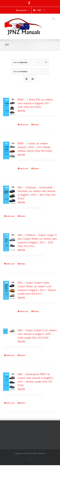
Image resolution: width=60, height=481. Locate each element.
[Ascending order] (46, 62)
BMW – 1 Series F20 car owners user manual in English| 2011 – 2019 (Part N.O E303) (35, 103)
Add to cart (24, 124)
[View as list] (33, 79)
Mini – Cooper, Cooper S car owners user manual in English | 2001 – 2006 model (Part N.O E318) (37, 334)
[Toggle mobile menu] (53, 18)
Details (36, 124)
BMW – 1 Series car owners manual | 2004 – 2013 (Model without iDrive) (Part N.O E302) (35, 147)
